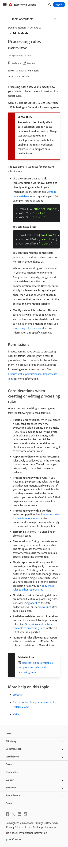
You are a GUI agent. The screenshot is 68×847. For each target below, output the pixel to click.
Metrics (20, 70)
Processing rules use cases (28, 328)
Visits (16, 714)
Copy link (31, 63)
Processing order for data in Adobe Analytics (36, 516)
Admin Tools (33, 70)
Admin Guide (20, 33)
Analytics (35, 27)
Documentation (17, 27)
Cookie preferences (44, 827)
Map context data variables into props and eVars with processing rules (35, 667)
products (17, 694)
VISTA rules (44, 607)
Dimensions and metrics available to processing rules (32, 626)
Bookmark (16, 63)
